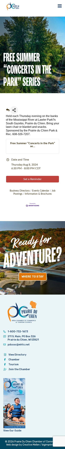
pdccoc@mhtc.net (18, 344)
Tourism (13, 364)
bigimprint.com (50, 444)
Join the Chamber (19, 369)
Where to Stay (32, 276)
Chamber (14, 359)
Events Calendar (40, 191)
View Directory (17, 354)
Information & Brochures (38, 194)
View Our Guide (12, 430)
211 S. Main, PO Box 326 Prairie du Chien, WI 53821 (23, 338)
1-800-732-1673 (17, 331)
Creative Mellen (31, 444)
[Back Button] (7, 111)
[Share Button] (14, 110)
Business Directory (20, 191)
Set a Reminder (32, 179)
